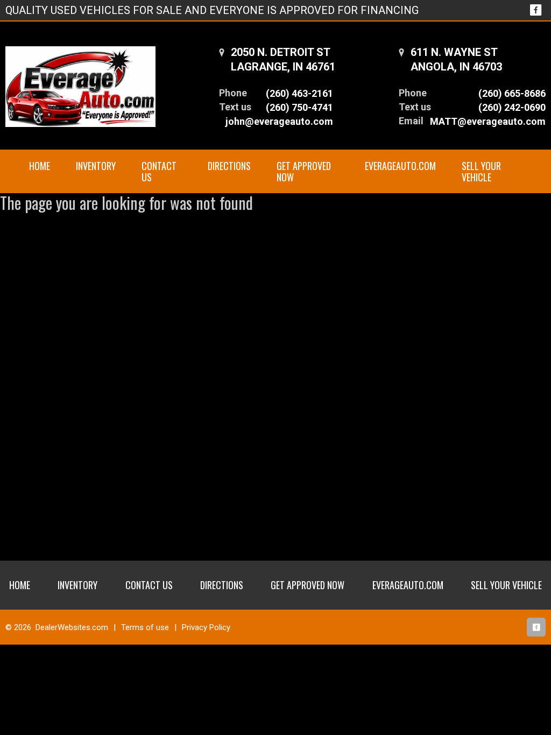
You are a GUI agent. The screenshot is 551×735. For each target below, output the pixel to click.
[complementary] (518, 702)
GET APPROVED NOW (304, 171)
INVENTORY (96, 166)
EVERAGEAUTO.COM (400, 166)
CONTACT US (159, 171)
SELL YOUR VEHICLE (481, 171)
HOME (39, 166)
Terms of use (145, 627)
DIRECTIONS (229, 166)
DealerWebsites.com (72, 627)
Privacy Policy (206, 627)
